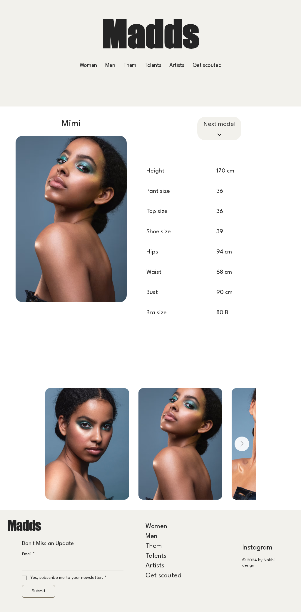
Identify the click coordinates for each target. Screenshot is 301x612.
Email (28, 554)
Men (151, 536)
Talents (156, 556)
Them (154, 546)
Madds (150, 33)
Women (156, 526)
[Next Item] (242, 444)
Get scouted (163, 575)
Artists (155, 565)
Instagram (257, 547)
